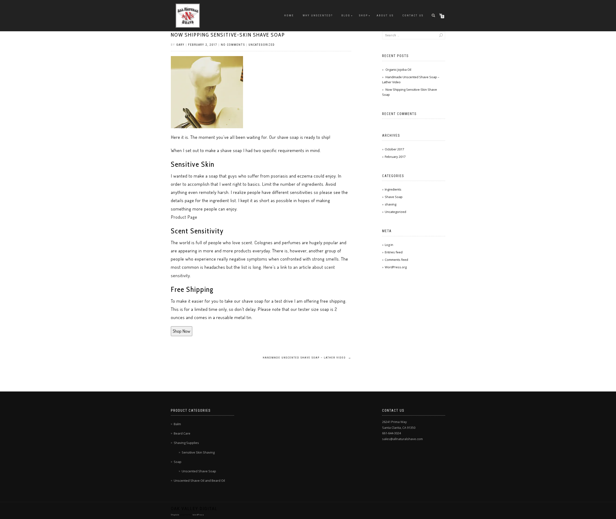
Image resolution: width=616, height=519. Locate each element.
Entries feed (394, 252)
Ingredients (393, 189)
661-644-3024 (391, 433)
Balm (177, 424)
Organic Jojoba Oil (398, 69)
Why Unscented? (318, 15)
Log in (389, 245)
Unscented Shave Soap (199, 471)
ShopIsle (175, 514)
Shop (363, 15)
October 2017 (394, 149)
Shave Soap (394, 197)
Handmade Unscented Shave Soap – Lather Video (307, 357)
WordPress (198, 514)
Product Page (184, 217)
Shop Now (181, 331)
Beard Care (182, 433)
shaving (390, 204)
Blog (345, 15)
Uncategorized (262, 44)
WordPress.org (396, 267)
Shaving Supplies (186, 443)
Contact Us (413, 15)
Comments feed (396, 259)
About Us (385, 15)
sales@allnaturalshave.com (402, 439)
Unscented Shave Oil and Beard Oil (199, 480)
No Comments (233, 44)
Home (289, 15)
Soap (177, 462)
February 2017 (395, 156)
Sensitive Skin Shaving (198, 452)
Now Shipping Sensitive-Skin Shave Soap (228, 35)
